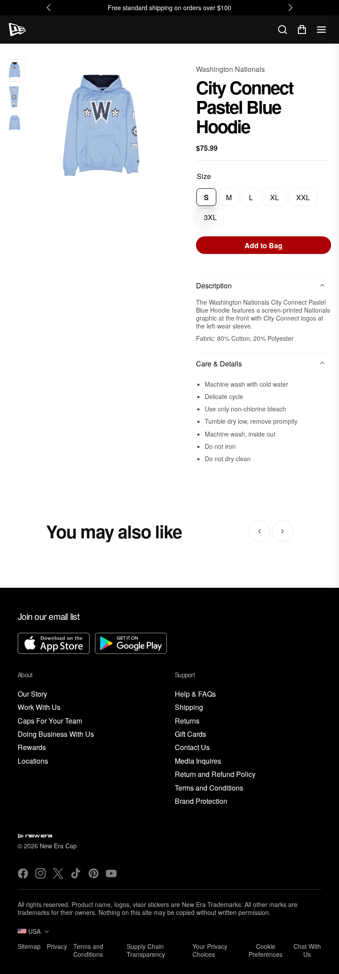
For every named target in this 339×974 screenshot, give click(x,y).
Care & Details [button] (219, 363)
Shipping (189, 707)
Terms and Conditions (209, 788)
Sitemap (29, 946)
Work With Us (39, 707)
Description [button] (214, 285)
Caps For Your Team (50, 721)
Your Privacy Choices (209, 950)
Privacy (57, 946)
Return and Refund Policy (215, 774)
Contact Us (192, 747)
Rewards (32, 747)
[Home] (17, 29)
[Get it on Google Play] (131, 645)
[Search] (282, 29)
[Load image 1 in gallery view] (14, 70)
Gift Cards (190, 734)
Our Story (32, 694)
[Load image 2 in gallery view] (14, 97)
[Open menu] (321, 29)
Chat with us (307, 950)
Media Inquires (198, 761)
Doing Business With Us (56, 734)
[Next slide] (282, 531)
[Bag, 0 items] (302, 29)
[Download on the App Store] (54, 645)
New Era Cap (58, 845)
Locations (33, 761)
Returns (187, 721)
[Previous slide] (259, 531)
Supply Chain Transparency (146, 950)
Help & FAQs (195, 694)
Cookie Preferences (265, 950)
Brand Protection (201, 801)
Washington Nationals (230, 69)
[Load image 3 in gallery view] (14, 123)
